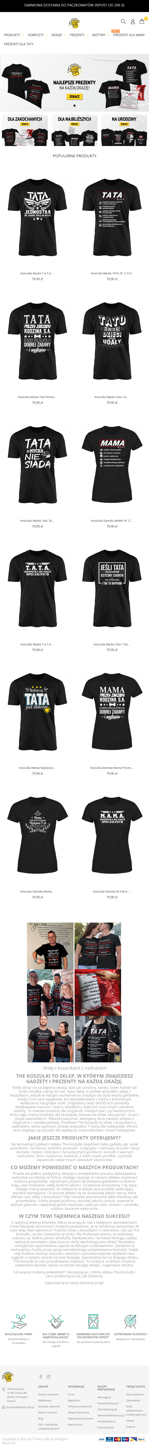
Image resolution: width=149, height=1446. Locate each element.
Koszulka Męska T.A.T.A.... (37, 273)
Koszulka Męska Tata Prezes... (37, 397)
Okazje (59, 35)
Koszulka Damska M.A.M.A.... (111, 891)
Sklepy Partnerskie (78, 1412)
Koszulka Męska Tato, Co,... (111, 397)
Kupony (130, 1426)
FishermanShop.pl (107, 1403)
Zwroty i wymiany (48, 1394)
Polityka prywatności (80, 1406)
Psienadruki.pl (105, 1427)
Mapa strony (75, 1424)
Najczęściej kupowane (80, 1418)
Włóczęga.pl (104, 1397)
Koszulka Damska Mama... (37, 891)
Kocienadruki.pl (106, 1421)
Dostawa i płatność (49, 1406)
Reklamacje (44, 1400)
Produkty (14, 35)
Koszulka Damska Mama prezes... (111, 768)
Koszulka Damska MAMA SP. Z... (111, 520)
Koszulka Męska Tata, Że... (37, 520)
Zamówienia (133, 1400)
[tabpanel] (74, 83)
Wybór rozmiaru (47, 1412)
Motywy (101, 35)
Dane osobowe (134, 1394)
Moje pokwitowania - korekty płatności (136, 1410)
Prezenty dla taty (18, 44)
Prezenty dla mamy (129, 33)
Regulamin (74, 1400)
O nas (71, 1394)
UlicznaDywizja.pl (107, 1409)
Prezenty (79, 35)
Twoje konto (135, 1386)
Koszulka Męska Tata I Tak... (112, 644)
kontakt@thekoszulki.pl (20, 1407)
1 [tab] (74, 106)
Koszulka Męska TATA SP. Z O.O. (112, 273)
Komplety (38, 35)
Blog (40, 1418)
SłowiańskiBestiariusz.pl (111, 1415)
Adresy (130, 1420)
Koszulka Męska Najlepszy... (37, 768)
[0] (142, 21)
